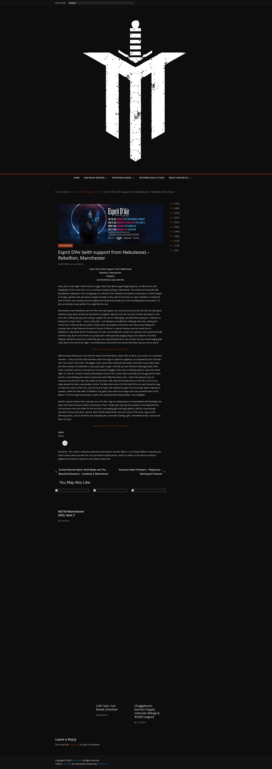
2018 (172, 241)
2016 (172, 250)
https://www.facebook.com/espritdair (110, 425)
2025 (172, 208)
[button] (106, 178)
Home (77, 177)
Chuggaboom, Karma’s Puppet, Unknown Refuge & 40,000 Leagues (147, 711)
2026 (172, 203)
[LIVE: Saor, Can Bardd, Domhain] (110, 491)
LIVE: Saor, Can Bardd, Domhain (107, 707)
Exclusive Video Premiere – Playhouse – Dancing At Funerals (140, 471)
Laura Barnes (78, 264)
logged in (74, 744)
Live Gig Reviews (65, 246)
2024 (172, 213)
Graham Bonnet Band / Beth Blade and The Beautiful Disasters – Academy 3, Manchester (84, 471)
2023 (172, 217)
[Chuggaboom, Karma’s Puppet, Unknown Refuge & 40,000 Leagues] (148, 491)
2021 (172, 227)
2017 (172, 245)
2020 (172, 231)
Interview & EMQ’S (121, 177)
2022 (172, 222)
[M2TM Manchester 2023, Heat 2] (72, 491)
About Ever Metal (178, 177)
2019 (172, 236)
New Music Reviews (94, 177)
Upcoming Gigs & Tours (151, 177)
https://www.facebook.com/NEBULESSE (110, 349)
